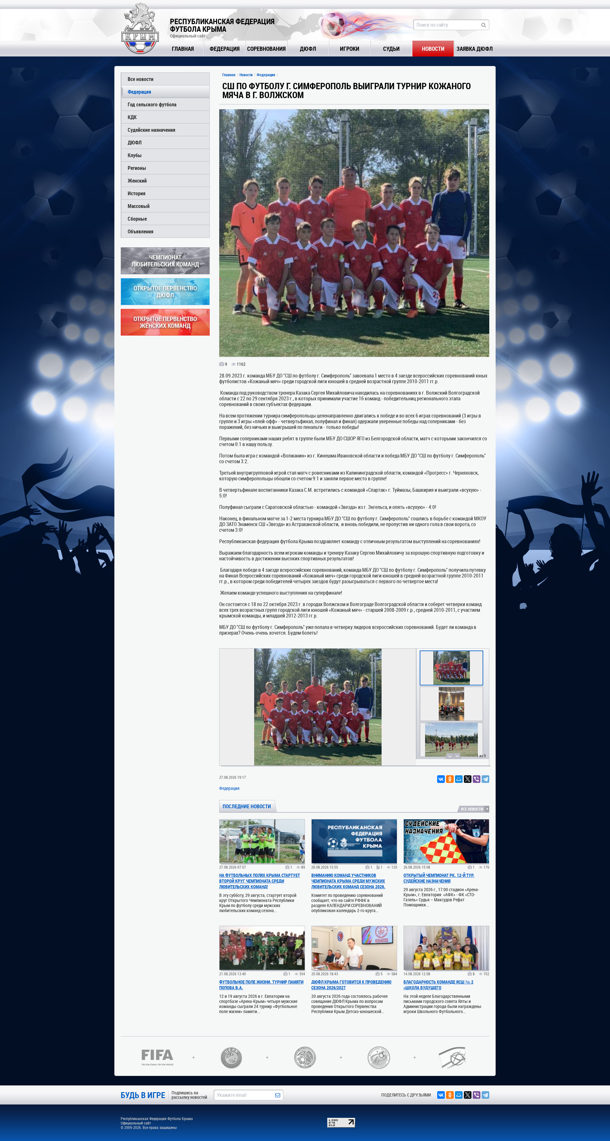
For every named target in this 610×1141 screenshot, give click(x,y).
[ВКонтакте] (441, 779)
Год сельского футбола (152, 104)
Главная (183, 48)
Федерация (225, 48)
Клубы (135, 155)
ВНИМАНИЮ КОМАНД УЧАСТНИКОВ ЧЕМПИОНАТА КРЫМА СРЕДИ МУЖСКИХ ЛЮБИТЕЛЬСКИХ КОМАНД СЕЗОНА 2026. (348, 881)
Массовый (139, 206)
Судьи (391, 48)
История (137, 193)
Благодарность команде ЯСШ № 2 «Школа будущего (438, 985)
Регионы (137, 167)
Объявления (140, 231)
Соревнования (266, 48)
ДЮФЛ (308, 48)
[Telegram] (485, 779)
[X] (467, 779)
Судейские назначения (151, 129)
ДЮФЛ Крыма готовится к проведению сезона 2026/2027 (351, 985)
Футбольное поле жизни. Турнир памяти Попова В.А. (261, 985)
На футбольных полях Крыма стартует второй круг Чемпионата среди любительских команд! (259, 881)
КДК (132, 117)
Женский (137, 180)
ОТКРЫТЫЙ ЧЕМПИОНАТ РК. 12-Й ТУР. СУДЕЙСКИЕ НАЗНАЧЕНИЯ (438, 878)
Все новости (140, 79)
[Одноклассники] (450, 779)
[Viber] (476, 779)
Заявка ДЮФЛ (475, 48)
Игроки (349, 48)
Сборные (137, 218)
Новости (433, 48)
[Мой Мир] (459, 779)
